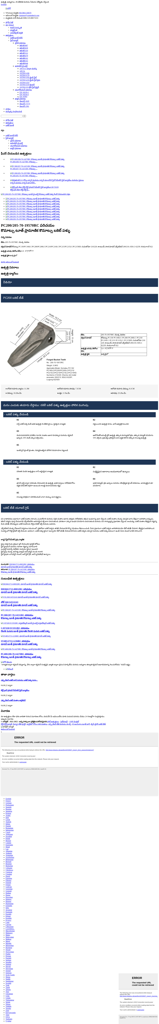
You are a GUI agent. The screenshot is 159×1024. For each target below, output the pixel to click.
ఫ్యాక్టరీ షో (13, 30)
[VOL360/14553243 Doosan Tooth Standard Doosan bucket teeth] (25, 597)
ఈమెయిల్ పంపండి (8, 729)
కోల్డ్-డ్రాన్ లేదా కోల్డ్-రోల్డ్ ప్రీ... (20, 190)
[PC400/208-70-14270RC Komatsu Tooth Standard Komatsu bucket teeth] (28, 649)
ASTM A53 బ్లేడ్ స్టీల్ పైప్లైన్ (29, 87)
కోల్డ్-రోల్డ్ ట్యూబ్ (6, 724)
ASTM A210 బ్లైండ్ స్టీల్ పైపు (30, 80)
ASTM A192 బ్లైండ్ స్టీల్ (28, 77)
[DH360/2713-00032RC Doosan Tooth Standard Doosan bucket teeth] (26, 584)
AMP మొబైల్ (74, 722)
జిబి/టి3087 (24, 45)
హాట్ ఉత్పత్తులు (53, 722)
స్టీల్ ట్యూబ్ (14, 40)
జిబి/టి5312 (24, 53)
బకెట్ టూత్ (10, 125)
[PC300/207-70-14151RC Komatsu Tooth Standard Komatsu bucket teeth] (28, 610)
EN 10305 (23, 97)
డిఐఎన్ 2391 (24, 106)
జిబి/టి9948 (24, 63)
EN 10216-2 (24, 94)
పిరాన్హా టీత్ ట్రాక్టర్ (19, 724)
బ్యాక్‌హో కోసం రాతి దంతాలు (37, 724)
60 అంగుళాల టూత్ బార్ (81, 724)
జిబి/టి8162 (24, 58)
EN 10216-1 (24, 92)
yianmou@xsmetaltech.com (29, 15)
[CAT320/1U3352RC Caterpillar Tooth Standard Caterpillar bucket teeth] (28, 623)
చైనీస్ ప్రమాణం (20, 43)
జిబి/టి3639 (24, 48)
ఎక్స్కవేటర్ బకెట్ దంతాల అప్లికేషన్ (13, 700)
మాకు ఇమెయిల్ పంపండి (10, 262)
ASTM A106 (24, 73)
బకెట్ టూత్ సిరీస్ (16, 38)
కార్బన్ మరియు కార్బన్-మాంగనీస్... (23, 183)
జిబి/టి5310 (24, 51)
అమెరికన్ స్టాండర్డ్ (21, 66)
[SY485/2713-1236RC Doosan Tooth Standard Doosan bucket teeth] (26, 636)
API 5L (22, 71)
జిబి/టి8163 (24, 61)
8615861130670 (25, 13)
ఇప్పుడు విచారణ (7, 719)
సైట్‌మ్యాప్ (64, 722)
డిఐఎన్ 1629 (24, 101)
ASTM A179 (24, 75)
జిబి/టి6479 (24, 56)
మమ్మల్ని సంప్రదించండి (14, 111)
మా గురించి (10, 25)
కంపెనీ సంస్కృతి (16, 28)
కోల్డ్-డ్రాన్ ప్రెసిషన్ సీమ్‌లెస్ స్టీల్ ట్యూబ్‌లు (15, 690)
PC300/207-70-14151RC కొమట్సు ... (23, 169)
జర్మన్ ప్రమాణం (20, 99)
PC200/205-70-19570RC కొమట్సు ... (23, 176)
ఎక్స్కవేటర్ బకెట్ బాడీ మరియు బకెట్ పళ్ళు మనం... (19, 680)
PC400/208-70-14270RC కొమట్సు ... (23, 162)
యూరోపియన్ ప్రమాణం (23, 90)
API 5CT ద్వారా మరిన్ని (28, 69)
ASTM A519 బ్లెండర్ (27, 85)
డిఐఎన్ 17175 (25, 104)
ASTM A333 (24, 83)
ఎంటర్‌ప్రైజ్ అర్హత (16, 33)
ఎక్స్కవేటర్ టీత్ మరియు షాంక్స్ (59, 724)
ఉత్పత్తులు (9, 35)
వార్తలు (8, 109)
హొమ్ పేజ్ (9, 22)
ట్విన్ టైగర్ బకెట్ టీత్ (98, 724)
